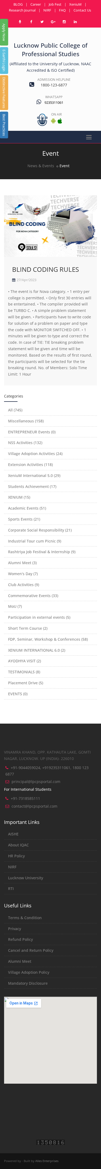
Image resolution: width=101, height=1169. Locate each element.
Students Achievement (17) (32, 486)
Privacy (14, 928)
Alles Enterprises (46, 1161)
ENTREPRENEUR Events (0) (31, 431)
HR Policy (16, 855)
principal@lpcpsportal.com (36, 781)
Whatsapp (53, 97)
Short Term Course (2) (27, 628)
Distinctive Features (4, 92)
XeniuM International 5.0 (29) (34, 475)
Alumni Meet (19, 961)
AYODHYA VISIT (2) (24, 660)
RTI (11, 888)
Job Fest (55, 4)
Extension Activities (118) (30, 464)
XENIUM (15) (19, 497)
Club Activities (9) (23, 584)
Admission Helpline (54, 79)
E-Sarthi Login (4, 60)
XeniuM (75, 4)
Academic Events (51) (27, 508)
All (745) (15, 409)
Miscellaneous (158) (26, 420)
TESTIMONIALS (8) (24, 671)
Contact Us (82, 10)
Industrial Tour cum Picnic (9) (34, 541)
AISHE (13, 833)
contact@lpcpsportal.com (34, 806)
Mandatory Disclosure (28, 983)
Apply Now (4, 32)
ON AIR (56, 114)
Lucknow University (25, 877)
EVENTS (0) (17, 693)
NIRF (47, 10)
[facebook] (31, 22)
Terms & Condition (25, 917)
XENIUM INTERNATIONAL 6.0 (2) (36, 650)
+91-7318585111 (25, 798)
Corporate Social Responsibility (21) (40, 530)
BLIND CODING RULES (45, 269)
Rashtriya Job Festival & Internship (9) (41, 551)
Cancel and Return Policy (30, 950)
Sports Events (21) (24, 519)
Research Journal (22, 10)
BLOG (18, 4)
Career (35, 4)
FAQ (62, 10)
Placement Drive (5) (25, 682)
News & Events (40, 165)
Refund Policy (20, 939)
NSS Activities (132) (25, 442)
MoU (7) (15, 606)
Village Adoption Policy (28, 972)
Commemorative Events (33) (33, 595)
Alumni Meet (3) (22, 562)
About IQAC (18, 844)
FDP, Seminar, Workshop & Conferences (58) (48, 639)
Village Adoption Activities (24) (35, 453)
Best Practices (4, 125)
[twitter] (42, 22)
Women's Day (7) (23, 573)
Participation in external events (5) (39, 617)
